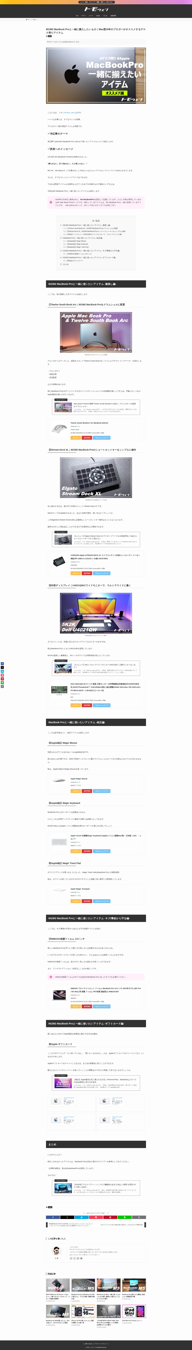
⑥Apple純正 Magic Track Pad (77, 247)
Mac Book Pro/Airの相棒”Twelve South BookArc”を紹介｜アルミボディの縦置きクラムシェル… (105, 405)
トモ (56, 1258)
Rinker (78, 426)
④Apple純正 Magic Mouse (76, 241)
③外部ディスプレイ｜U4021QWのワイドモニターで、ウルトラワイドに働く (95, 234)
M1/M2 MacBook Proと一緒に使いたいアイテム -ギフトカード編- (89, 258)
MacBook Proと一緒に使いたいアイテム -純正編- (83, 238)
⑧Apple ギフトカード (75, 261)
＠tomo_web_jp (70, 113)
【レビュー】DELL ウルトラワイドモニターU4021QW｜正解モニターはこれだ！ (105, 666)
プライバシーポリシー (100, 1343)
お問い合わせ (88, 1343)
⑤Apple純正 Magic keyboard (77, 244)
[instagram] (78, 1258)
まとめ (66, 264)
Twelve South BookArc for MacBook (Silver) (89, 423)
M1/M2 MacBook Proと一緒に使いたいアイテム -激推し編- (86, 225)
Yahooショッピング (101, 438)
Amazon (75, 438)
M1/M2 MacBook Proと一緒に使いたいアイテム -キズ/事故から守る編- (91, 251)
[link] (71, 1258)
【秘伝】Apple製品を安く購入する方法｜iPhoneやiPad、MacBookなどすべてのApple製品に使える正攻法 (105, 1081)
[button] (53, 1217)
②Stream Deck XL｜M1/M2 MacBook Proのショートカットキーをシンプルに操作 (96, 231)
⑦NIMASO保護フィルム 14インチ (79, 254)
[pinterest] (81, 1258)
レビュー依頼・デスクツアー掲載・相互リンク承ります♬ (97, 2)
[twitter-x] (74, 1258)
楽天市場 (87, 438)
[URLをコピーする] (139, 1217)
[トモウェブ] (96, 9)
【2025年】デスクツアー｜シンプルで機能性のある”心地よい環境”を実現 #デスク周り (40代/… (105, 1186)
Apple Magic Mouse (79, 779)
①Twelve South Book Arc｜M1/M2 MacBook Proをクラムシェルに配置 (92, 228)
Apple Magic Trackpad (80, 889)
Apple (49, 36)
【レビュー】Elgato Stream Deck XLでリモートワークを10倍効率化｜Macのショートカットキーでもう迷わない (105, 537)
